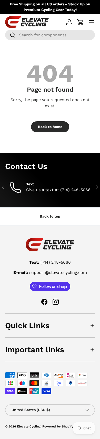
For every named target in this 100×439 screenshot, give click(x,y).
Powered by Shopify (57, 426)
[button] (80, 22)
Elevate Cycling (29, 426)
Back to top (50, 216)
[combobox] (50, 35)
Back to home (50, 127)
